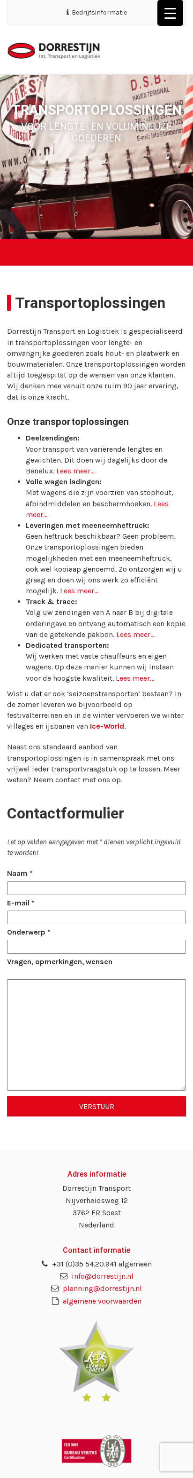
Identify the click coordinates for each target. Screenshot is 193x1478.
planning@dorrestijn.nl (101, 1288)
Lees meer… (75, 470)
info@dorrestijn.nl (102, 1276)
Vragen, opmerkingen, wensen (59, 961)
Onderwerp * (29, 932)
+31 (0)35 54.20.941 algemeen (101, 1263)
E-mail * (21, 902)
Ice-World (107, 726)
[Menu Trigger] (170, 13)
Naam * (20, 873)
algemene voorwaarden (101, 1301)
